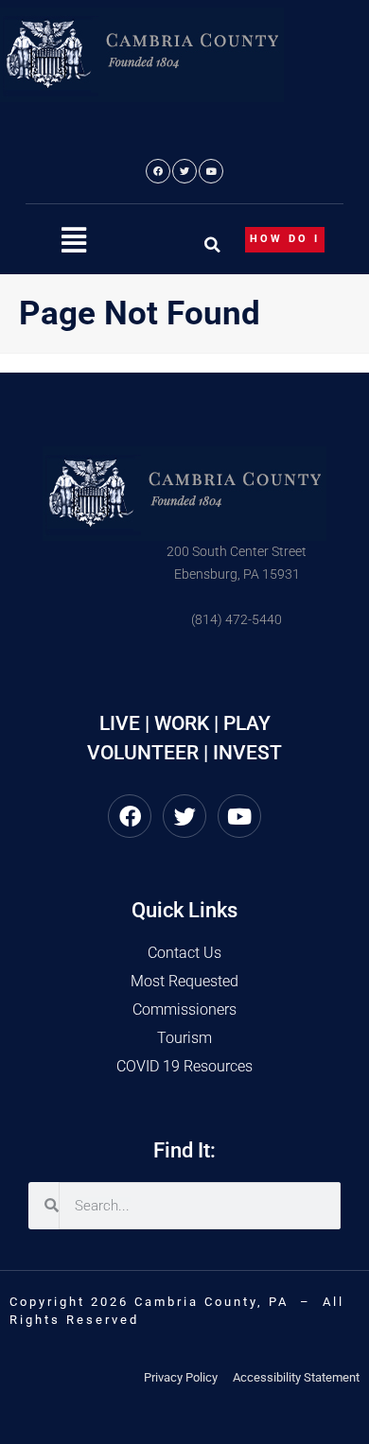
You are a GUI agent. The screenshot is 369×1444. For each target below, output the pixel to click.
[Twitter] (184, 171)
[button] (73, 240)
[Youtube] (211, 171)
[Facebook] (158, 171)
